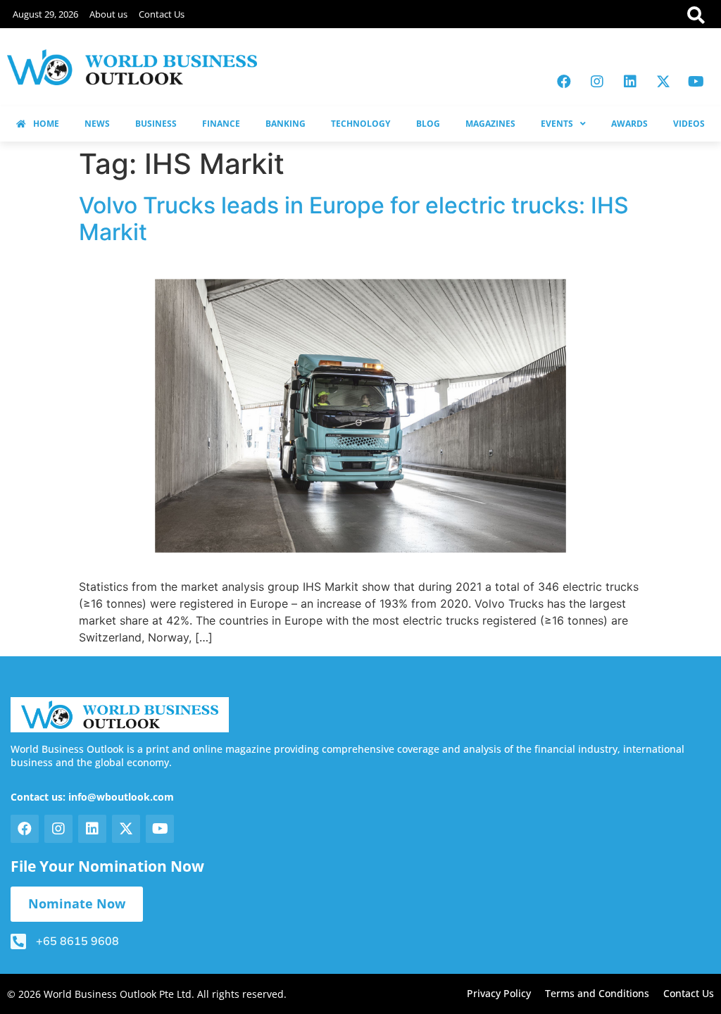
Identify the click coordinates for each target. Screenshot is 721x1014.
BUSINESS (156, 124)
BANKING (285, 124)
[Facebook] (564, 82)
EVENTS (557, 124)
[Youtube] (696, 82)
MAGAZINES (490, 124)
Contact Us (161, 14)
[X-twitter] (663, 82)
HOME (46, 124)
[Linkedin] (630, 82)
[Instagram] (597, 82)
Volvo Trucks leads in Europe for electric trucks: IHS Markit (354, 219)
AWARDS (629, 124)
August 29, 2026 (45, 14)
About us (108, 14)
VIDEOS (689, 124)
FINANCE (221, 124)
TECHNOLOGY (360, 124)
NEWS (97, 124)
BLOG (428, 124)
